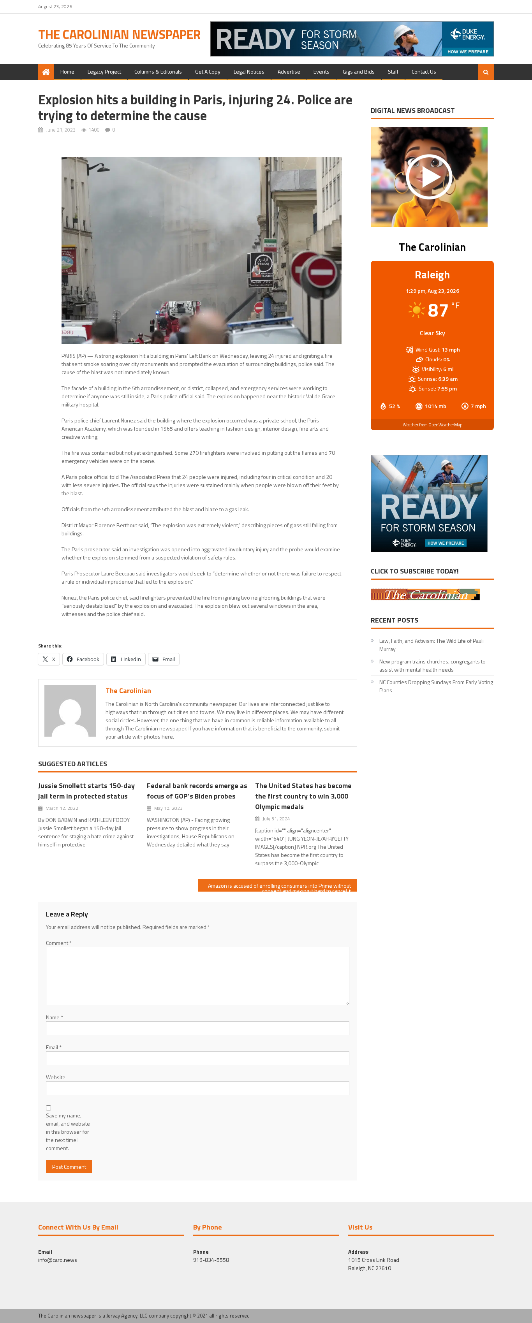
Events (321, 71)
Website (55, 1077)
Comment (59, 943)
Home (67, 71)
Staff (393, 71)
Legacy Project (104, 71)
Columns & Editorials (158, 71)
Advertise (289, 71)
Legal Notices (249, 71)
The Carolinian (128, 690)
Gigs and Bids (359, 71)
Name (54, 1017)
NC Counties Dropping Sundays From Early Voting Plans (436, 686)
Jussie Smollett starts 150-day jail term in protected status (86, 790)
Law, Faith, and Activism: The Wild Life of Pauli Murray (431, 645)
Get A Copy (207, 71)
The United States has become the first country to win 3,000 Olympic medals (303, 796)
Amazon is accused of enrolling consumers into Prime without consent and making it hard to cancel (279, 886)
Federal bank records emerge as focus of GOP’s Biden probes (197, 790)
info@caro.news (57, 1260)
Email (54, 1047)
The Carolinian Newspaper (119, 34)
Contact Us (424, 71)
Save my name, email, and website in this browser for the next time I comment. (68, 1131)
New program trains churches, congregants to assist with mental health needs (432, 665)
